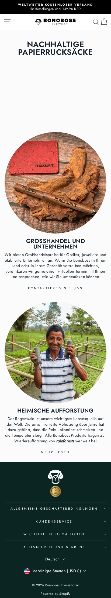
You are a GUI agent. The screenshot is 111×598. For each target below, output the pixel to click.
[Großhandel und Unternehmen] (55, 183)
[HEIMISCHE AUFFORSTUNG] (55, 352)
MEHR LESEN (55, 452)
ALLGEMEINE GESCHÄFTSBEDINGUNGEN (54, 508)
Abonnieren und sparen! (54, 547)
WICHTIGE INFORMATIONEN (54, 534)
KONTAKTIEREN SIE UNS (55, 288)
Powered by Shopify (55, 593)
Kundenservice (54, 521)
